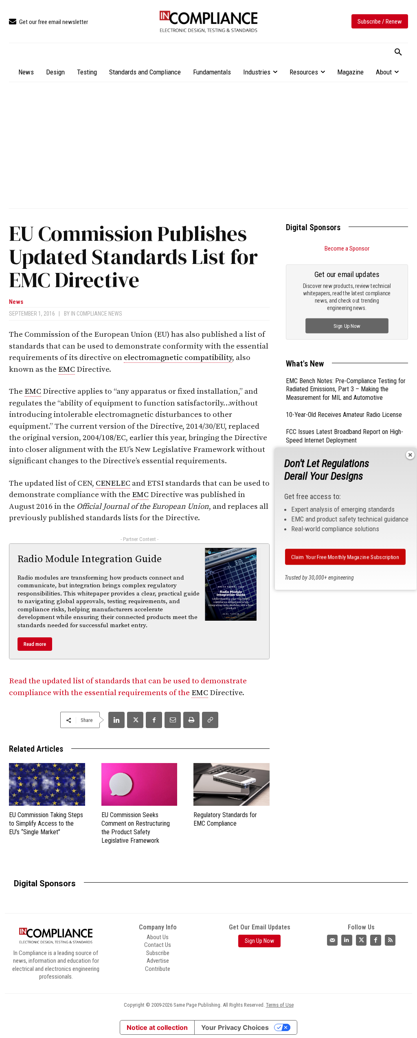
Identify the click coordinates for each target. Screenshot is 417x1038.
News (16, 302)
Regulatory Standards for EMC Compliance (225, 819)
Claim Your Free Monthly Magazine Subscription (345, 557)
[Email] (173, 720)
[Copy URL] (210, 720)
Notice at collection (157, 1027)
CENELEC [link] (113, 483)
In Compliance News (96, 313)
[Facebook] (154, 720)
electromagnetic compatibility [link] (178, 357)
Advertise (158, 960)
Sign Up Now (347, 326)
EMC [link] (66, 369)
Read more (35, 644)
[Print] (191, 720)
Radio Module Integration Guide (90, 559)
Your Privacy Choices (235, 1027)
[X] (135, 720)
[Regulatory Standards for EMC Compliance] (231, 784)
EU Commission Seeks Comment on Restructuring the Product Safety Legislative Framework (135, 827)
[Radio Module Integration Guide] (230, 584)
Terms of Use (280, 1005)
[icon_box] (48, 22)
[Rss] (390, 940)
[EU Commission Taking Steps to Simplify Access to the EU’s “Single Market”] (47, 784)
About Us (158, 937)
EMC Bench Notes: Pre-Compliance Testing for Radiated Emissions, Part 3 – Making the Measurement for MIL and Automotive (346, 389)
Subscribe (157, 953)
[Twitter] (361, 940)
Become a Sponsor (347, 248)
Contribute (157, 969)
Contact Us (157, 945)
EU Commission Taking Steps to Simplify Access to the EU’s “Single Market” (46, 823)
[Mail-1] (332, 940)
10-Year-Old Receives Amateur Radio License (344, 415)
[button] (398, 52)
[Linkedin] (116, 720)
